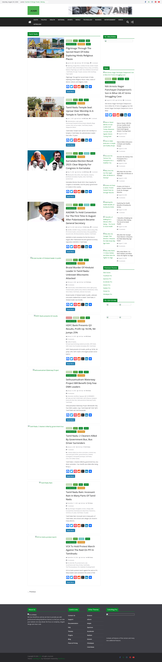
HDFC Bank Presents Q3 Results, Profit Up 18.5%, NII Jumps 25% (81, 329)
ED (68, 563)
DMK (96, 230)
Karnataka (74, 177)
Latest (75, 40)
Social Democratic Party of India (74, 565)
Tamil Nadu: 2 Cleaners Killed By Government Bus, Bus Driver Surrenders (81, 439)
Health (52, 20)
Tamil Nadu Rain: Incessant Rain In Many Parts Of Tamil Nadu (80, 496)
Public (96, 290)
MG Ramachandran (79, 234)
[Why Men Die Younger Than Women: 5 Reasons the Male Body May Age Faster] (109, 240)
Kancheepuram (78, 511)
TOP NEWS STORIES (71, 44)
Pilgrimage (73, 70)
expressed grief (70, 454)
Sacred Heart (94, 70)
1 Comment (95, 63)
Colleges (88, 509)
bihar (78, 175)
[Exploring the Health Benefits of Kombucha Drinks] (109, 208)
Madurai (68, 70)
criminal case (92, 452)
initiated (90, 454)
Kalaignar (94, 398)
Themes (70, 631)
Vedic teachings (92, 72)
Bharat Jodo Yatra (72, 175)
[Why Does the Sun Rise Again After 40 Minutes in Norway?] (109, 176)
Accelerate (90, 631)
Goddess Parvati (84, 66)
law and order (69, 234)
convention (84, 230)
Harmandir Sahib (70, 68)
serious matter (77, 125)
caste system (79, 121)
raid (86, 563)
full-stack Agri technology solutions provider (77, 344)
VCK (79, 567)
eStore (89, 619)
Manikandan (91, 290)
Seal (72, 125)
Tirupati (80, 72)
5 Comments (121, 229)
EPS (67, 232)
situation (87, 234)
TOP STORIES (81, 44)
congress (91, 175)
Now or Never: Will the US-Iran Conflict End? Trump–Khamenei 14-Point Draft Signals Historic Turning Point (124, 127)
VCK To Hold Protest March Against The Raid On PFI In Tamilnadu (80, 550)
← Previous (32, 592)
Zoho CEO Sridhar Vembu (73, 458)
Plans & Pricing (73, 643)
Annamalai (70, 396)
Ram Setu (74, 400)
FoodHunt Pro (107, 276)
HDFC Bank (93, 344)
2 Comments (121, 151)
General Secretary (81, 232)
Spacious (90, 627)
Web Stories (107, 272)
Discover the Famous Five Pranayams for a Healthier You (125, 159)
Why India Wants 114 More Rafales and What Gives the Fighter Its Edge (125, 253)
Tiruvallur (86, 513)
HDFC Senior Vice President (73, 346)
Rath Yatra (82, 70)
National (61, 20)
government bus (83, 454)
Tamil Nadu (69, 72)
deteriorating (90, 230)
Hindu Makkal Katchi (80, 287)
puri (78, 70)
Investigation (69, 456)
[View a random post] (132, 22)
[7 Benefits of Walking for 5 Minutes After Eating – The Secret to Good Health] (109, 224)
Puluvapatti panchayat (79, 456)
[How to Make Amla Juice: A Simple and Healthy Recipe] (109, 147)
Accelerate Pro (107, 282)
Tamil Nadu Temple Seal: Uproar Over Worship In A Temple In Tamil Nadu (79, 111)
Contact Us (71, 615)
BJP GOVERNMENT (89, 396)
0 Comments (70, 285)
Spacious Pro (107, 279)
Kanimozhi (68, 400)
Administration (71, 121)
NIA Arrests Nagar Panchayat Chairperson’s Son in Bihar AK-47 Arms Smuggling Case (118, 91)
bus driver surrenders (82, 452)
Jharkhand (68, 177)
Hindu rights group (92, 287)
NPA (88, 346)
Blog (69, 639)
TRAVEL (88, 44)
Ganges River (76, 66)
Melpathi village (91, 123)
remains (68, 125)
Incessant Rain (69, 511)
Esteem (89, 639)
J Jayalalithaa (93, 232)
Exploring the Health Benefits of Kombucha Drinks (124, 205)
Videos (120, 20)
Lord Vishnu (95, 68)
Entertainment (109, 20)
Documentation (73, 623)
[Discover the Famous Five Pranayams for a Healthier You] (109, 161)
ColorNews (90, 647)
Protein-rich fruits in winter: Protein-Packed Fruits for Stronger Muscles (124, 189)
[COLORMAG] (32, 615)
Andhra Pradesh (71, 342)
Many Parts (85, 511)
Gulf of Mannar (87, 398)
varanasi (85, 72)
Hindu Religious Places (82, 68)
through (75, 72)
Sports (70, 20)
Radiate (89, 635)
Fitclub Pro (106, 291)
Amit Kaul (78, 63)
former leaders (72, 232)
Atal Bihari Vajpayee (79, 396)
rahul (84, 177)
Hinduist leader (70, 290)
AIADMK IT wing (76, 230)
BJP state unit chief (71, 398)
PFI (75, 563)
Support (70, 619)
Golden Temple (94, 66)
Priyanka (80, 177)
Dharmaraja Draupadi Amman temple (76, 123)
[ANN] (30, 22)
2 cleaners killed (71, 452)
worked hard (69, 179)
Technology (87, 20)
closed (84, 509)
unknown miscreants (85, 292)
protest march (80, 563)
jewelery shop (78, 290)
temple (90, 125)
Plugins (70, 635)
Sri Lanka (74, 513)
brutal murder (71, 287)
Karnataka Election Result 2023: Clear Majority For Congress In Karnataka (79, 164)
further (76, 454)
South (36, 20)
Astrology (37, 24)
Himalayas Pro (107, 294)
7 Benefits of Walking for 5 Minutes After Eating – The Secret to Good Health (124, 221)
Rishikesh (88, 70)
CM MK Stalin (79, 398)
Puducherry (92, 511)
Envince (89, 615)
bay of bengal (71, 509)
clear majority (84, 175)
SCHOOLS (68, 513)
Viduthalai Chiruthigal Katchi (87, 567)
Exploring (69, 66)
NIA (73, 563)
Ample (89, 623)
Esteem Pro (106, 285)
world (78, 20)
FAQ (69, 627)
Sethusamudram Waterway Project (86, 400)
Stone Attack (69, 292)
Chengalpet (78, 509)
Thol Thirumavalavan (71, 567)
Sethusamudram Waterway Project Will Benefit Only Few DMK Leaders (81, 383)
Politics (44, 20)
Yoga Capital (69, 74)
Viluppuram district (71, 127)
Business (98, 20)
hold (88, 232)
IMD (92, 509)
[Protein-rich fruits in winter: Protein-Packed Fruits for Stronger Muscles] (109, 192)
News (88, 40)
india (89, 68)
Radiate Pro (106, 288)
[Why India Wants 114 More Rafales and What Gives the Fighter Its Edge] (109, 256)
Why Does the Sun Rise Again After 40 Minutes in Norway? (125, 173)
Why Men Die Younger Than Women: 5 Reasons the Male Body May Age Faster (124, 238)
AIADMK (69, 230)
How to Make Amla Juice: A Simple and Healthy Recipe (124, 144)
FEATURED (69, 40)
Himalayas (90, 643)
